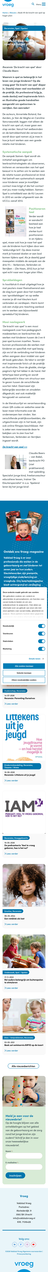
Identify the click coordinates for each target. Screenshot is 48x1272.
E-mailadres (12, 1162)
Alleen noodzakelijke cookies (24, 680)
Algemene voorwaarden (32, 1251)
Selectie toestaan (24, 673)
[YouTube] (33, 1244)
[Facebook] (20, 1244)
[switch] (41, 634)
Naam (9, 1151)
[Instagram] (27, 1244)
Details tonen (34, 659)
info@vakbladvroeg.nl (24, 1218)
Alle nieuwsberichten (23, 1066)
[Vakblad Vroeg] (8, 4)
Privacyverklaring (24, 1254)
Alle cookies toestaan (24, 666)
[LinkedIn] (14, 1244)
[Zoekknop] (33, 4)
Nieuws (13, 12)
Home (5, 12)
